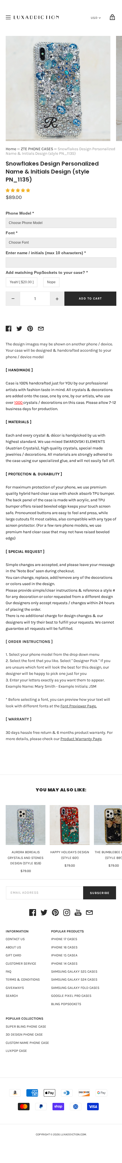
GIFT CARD (13, 955)
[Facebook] (32, 913)
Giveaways (15, 988)
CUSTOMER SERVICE (21, 964)
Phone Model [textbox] (20, 213)
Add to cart (90, 298)
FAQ (8, 971)
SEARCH (12, 996)
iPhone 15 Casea (64, 955)
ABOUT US (13, 947)
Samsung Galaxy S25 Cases (74, 971)
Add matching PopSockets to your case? (47, 272)
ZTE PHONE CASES (37, 148)
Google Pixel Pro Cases (71, 996)
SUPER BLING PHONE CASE (26, 1026)
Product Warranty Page (81, 738)
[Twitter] (44, 913)
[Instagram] (66, 913)
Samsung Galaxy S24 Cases (74, 979)
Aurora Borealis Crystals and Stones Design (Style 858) (25, 857)
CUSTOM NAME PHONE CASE (27, 1043)
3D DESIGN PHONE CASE (24, 1034)
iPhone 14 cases (64, 964)
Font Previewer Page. (78, 706)
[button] (18, 190)
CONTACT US (15, 939)
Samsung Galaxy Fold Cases (75, 988)
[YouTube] (78, 913)
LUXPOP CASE (16, 1051)
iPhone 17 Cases (64, 939)
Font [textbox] (11, 233)
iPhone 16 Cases (64, 947)
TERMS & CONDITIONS (23, 979)
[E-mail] (89, 913)
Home (11, 148)
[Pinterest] (55, 913)
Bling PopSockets (66, 1004)
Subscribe (99, 893)
